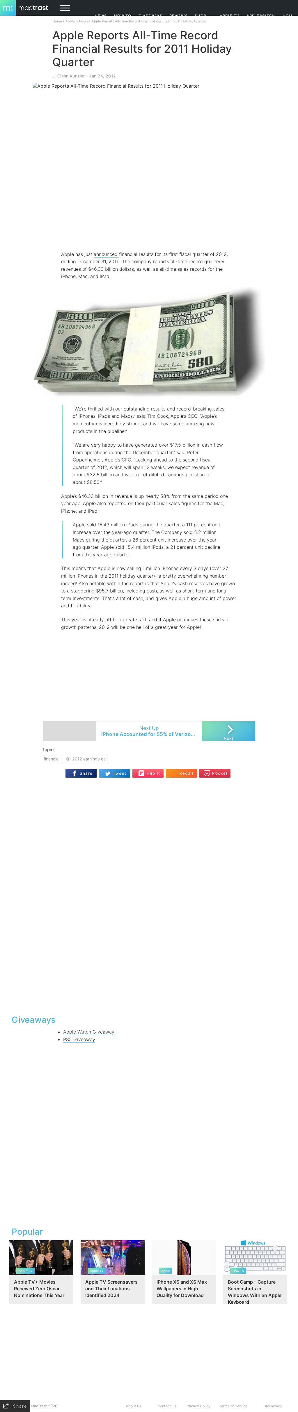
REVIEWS (178, 16)
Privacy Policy (198, 1406)
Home (57, 21)
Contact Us (166, 1406)
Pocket (220, 773)
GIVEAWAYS (150, 16)
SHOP (200, 16)
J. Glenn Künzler (68, 75)
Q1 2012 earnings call (86, 758)
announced (106, 254)
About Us (133, 1406)
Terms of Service (233, 1406)
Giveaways (272, 1406)
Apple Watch (260, 16)
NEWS (101, 16)
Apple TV (229, 16)
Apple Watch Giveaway (88, 1032)
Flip (141, 771)
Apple (70, 21)
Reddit (186, 773)
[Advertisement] (149, 233)
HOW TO (122, 16)
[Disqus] (149, 935)
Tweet (120, 773)
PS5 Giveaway (79, 1039)
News (83, 21)
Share (86, 773)
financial (51, 758)
